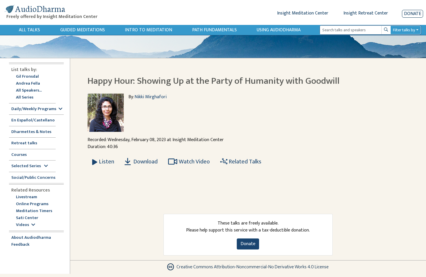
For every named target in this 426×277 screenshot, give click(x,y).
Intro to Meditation (148, 30)
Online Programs (32, 204)
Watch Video (194, 162)
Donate (412, 14)
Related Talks (244, 162)
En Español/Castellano (33, 120)
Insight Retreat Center (365, 13)
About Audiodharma (31, 237)
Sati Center (27, 218)
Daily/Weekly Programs (33, 109)
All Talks (29, 30)
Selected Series (26, 166)
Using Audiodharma (279, 30)
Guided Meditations (82, 30)
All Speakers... (29, 90)
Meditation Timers (34, 211)
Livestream (26, 197)
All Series (24, 97)
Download (145, 162)
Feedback (20, 244)
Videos (22, 225)
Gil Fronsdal (27, 76)
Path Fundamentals (214, 30)
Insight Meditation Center (302, 13)
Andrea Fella (28, 83)
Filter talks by (404, 30)
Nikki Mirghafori (150, 97)
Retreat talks (24, 143)
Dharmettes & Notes (31, 132)
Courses (19, 155)
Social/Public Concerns (33, 177)
